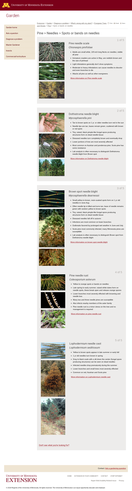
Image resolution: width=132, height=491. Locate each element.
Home (69, 476)
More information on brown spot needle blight (89, 242)
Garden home (11, 27)
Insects (9, 51)
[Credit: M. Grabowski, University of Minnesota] (51, 131)
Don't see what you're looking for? (54, 445)
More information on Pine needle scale (86, 78)
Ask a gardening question (115, 468)
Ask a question (12, 33)
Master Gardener (13, 45)
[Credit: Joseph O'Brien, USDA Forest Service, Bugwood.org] (53, 396)
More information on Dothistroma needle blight (89, 158)
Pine (49, 26)
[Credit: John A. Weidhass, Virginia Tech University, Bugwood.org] (51, 98)
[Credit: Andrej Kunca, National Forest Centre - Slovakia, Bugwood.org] (53, 358)
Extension (40, 23)
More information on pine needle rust (86, 314)
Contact (104, 476)
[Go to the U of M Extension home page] (27, 5)
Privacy (121, 481)
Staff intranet (116, 476)
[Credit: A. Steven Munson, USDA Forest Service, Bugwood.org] (51, 175)
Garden (12, 15)
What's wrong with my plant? (81, 23)
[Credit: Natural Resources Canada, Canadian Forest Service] (53, 434)
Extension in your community (86, 476)
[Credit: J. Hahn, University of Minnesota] (51, 61)
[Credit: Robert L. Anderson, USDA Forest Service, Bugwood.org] (53, 308)
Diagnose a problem (14, 39)
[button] (110, 24)
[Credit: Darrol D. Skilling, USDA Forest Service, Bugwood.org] (51, 207)
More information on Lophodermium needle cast (90, 377)
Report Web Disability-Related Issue (103, 481)
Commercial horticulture (16, 56)
